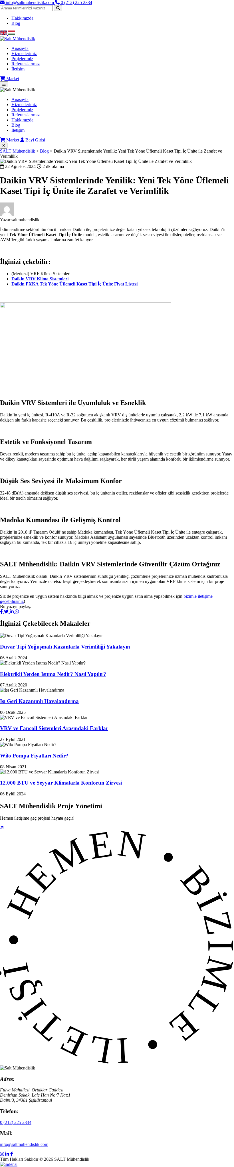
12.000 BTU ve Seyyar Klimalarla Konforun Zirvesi (61, 783)
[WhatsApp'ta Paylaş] (17, 611)
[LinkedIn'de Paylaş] (12, 611)
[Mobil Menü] (4, 84)
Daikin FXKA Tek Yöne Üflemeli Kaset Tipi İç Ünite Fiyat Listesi (74, 283)
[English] (4, 33)
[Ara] (58, 8)
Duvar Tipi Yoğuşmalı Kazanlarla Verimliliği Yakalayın (65, 647)
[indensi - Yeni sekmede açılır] (8, 1164)
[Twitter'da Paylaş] (7, 611)
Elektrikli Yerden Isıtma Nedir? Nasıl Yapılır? (53, 674)
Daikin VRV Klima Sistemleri (39, 278)
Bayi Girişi (34, 139)
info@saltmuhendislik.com (24, 1144)
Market (12, 78)
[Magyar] (11, 33)
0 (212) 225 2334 (15, 1122)
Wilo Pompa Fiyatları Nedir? (34, 756)
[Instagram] (2, 1154)
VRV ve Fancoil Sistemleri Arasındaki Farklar (54, 728)
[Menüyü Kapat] (3, 146)
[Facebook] (11, 1154)
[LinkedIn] (7, 1154)
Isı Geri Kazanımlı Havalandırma (39, 701)
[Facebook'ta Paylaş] (2, 611)
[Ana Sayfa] (117, 38)
